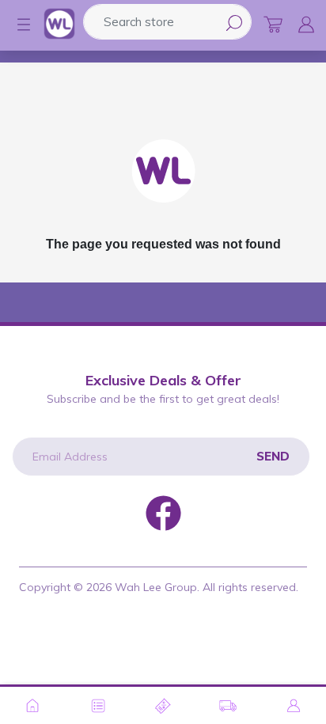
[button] (16, 24)
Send (273, 456)
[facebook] (163, 512)
